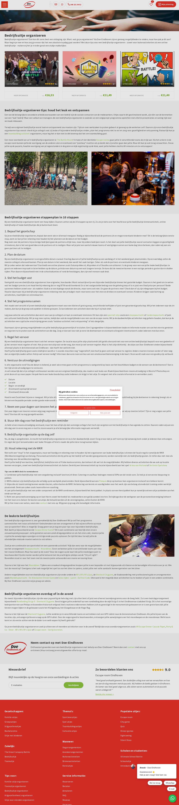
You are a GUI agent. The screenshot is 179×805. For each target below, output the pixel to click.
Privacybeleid (115, 390)
